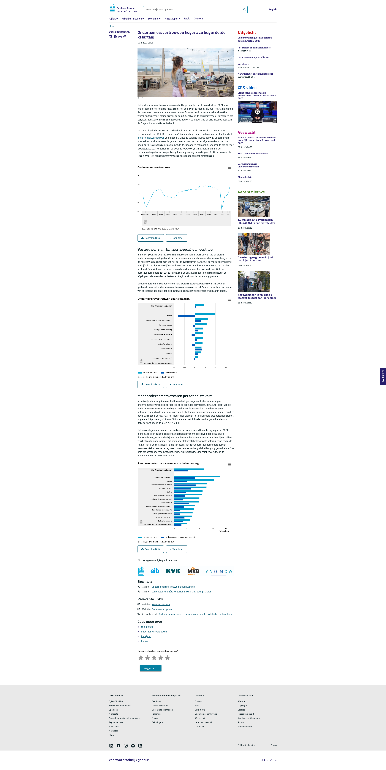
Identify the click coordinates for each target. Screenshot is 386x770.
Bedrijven (156, 702)
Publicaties (114, 727)
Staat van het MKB (161, 604)
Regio (187, 19)
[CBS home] (123, 7)
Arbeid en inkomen (132, 19)
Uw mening (383, 377)
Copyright (242, 706)
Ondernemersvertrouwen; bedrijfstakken (173, 587)
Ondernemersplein (162, 609)
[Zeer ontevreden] (141, 657)
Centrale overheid (160, 706)
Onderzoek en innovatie (206, 714)
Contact (198, 702)
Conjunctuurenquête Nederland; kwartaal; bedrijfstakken (182, 592)
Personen (156, 714)
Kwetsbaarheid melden (249, 718)
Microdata (113, 714)
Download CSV (152, 238)
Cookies (241, 710)
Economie (153, 19)
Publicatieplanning (246, 745)
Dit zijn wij (200, 710)
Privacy (155, 718)
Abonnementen (245, 727)
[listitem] (110, 36)
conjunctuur (147, 627)
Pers (197, 706)
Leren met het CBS (203, 722)
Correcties (199, 727)
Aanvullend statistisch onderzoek (124, 718)
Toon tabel (177, 238)
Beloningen (157, 722)
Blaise (111, 735)
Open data (113, 710)
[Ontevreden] (147, 657)
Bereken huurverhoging (120, 706)
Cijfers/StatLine (116, 702)
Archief (241, 722)
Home (112, 26)
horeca (144, 641)
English (273, 9)
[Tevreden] (160, 657)
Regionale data (116, 722)
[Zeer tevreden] (167, 657)
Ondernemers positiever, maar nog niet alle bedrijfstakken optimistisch (195, 614)
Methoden (114, 731)
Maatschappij (171, 19)
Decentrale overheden (162, 710)
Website (241, 702)
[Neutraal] (154, 657)
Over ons (198, 19)
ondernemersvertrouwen (151, 138)
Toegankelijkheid (246, 714)
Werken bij (200, 718)
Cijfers (112, 19)
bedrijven (146, 636)
